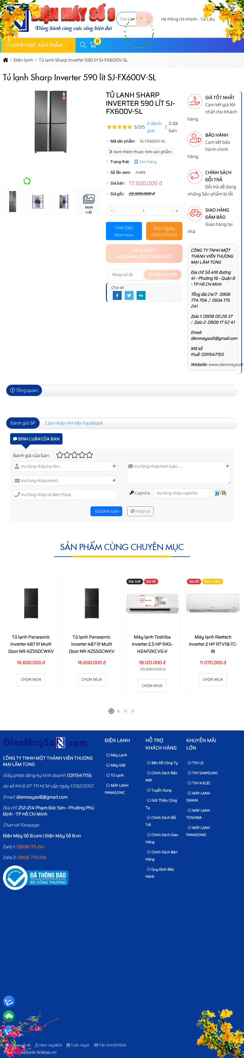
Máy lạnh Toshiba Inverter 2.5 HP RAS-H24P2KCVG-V (152, 644)
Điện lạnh (117, 740)
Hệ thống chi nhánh (179, 19)
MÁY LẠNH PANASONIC (117, 788)
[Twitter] (129, 295)
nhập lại (142, 511)
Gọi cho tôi (164, 274)
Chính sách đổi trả (161, 821)
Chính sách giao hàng (162, 838)
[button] (83, 45)
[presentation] (12, 140)
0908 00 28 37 (217, 316)
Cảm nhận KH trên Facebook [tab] (74, 423)
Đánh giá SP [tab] (22, 423)
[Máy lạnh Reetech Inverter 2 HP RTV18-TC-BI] (213, 603)
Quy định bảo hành (160, 872)
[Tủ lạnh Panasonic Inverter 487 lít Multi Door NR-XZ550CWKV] (31, 603)
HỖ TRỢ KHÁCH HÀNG (161, 744)
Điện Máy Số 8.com (22, 835)
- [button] (111, 210)
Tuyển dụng (161, 790)
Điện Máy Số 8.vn (63, 835)
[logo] (60, 34)
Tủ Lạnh (117, 775)
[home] (5, 60)
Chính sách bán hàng (161, 855)
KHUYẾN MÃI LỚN (201, 744)
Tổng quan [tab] (26, 390)
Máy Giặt (118, 765)
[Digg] (141, 295)
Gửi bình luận (106, 511)
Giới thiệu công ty (161, 803)
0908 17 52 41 (220, 322)
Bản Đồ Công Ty (164, 763)
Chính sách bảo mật (161, 776)
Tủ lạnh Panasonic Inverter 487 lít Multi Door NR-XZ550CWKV (31, 644)
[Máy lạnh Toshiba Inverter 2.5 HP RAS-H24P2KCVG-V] (152, 603)
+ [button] (176, 210)
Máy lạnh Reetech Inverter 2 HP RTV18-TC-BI (213, 644)
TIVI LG (197, 763)
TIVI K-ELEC (201, 783)
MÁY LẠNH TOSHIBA (198, 813)
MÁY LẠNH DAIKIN (198, 796)
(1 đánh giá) (154, 127)
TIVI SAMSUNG (204, 773)
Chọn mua (31, 679)
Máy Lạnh (118, 755)
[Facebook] (117, 295)
